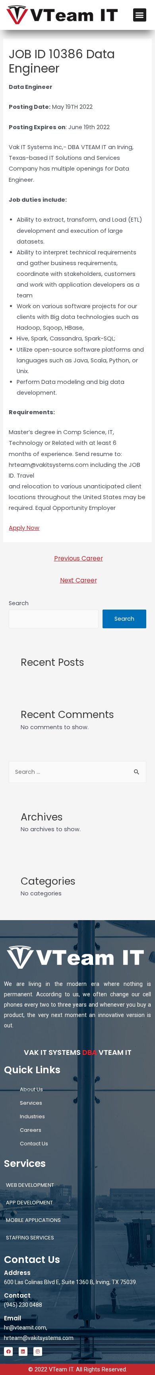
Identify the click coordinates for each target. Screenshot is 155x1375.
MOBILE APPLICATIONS (33, 1220)
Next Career (78, 580)
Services (31, 1103)
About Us (31, 1089)
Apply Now (24, 528)
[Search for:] (77, 772)
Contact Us (34, 1143)
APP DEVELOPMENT (29, 1202)
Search (19, 603)
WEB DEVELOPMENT (30, 1185)
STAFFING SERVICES (30, 1237)
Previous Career (78, 558)
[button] (139, 15)
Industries (32, 1116)
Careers (30, 1130)
